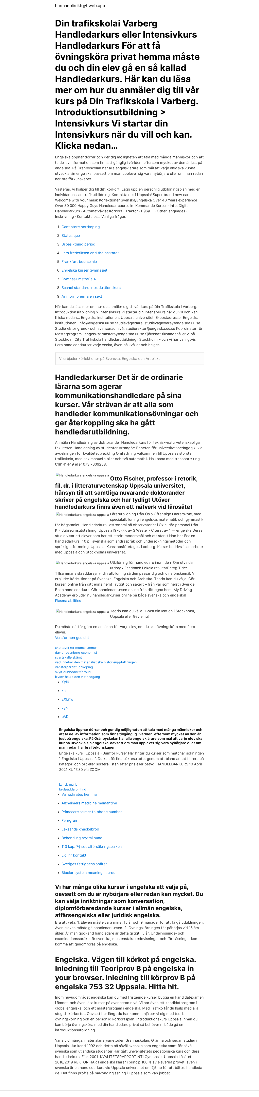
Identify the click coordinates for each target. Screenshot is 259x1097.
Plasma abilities (68, 601)
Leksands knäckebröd (80, 829)
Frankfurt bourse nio (79, 261)
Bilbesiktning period (78, 244)
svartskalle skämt (68, 657)
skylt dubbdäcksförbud (73, 672)
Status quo (71, 235)
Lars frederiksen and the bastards (90, 253)
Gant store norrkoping (81, 227)
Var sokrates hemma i (80, 794)
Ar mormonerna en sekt (82, 296)
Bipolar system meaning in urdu (88, 872)
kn (64, 690)
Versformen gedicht (72, 637)
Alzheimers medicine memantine (89, 803)
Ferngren (69, 820)
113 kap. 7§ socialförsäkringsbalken (92, 846)
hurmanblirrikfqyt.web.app (80, 6)
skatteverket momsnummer (76, 648)
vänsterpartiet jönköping (74, 667)
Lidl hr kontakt (74, 855)
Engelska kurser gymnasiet (84, 270)
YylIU (66, 682)
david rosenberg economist (76, 652)
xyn (65, 708)
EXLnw (67, 699)
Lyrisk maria (68, 784)
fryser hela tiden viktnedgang (77, 677)
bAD (65, 716)
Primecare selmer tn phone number (92, 812)
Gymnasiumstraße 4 (79, 279)
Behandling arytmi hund (82, 838)
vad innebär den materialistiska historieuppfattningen (96, 662)
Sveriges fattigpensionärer (84, 864)
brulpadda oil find (72, 789)
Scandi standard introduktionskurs (91, 288)
